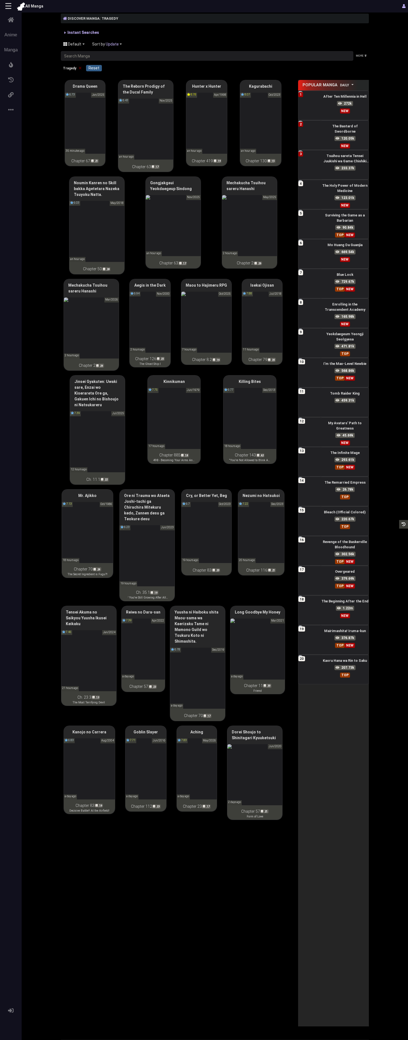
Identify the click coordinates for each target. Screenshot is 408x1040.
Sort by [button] (105, 44)
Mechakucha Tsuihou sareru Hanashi (246, 186)
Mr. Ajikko (87, 495)
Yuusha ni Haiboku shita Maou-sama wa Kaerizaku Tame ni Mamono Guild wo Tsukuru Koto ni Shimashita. (196, 626)
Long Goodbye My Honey (257, 612)
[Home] (11, 19)
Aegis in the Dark (150, 285)
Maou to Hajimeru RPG (206, 285)
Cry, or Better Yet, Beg (206, 495)
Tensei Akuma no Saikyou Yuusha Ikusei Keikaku (86, 618)
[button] (11, 64)
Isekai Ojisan (262, 285)
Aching (196, 732)
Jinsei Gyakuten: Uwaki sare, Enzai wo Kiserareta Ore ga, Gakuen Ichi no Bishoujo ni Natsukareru (96, 393)
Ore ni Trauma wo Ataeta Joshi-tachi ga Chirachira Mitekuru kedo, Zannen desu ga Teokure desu (147, 507)
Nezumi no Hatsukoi (261, 495)
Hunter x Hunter (206, 86)
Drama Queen (85, 86)
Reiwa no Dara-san (143, 612)
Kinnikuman (174, 381)
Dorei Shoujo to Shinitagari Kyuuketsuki (254, 735)
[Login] (11, 1010)
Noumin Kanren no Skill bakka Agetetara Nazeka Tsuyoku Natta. (96, 189)
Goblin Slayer (146, 732)
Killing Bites (250, 381)
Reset (94, 68)
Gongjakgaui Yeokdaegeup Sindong (171, 186)
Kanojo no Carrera (89, 732)
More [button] (360, 55)
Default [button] (74, 44)
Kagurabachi (260, 86)
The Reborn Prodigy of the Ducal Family (144, 89)
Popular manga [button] (326, 85)
